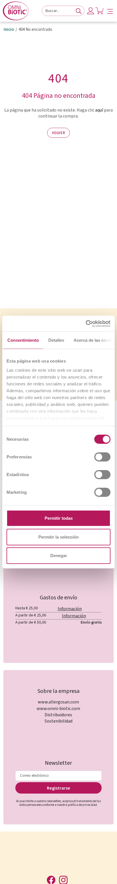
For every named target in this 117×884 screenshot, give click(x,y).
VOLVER (58, 132)
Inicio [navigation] (9, 29)
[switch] (102, 457)
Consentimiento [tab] (23, 340)
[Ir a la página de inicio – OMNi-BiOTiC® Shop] (15, 10)
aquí (99, 110)
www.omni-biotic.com (58, 708)
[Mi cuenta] (90, 11)
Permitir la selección (58, 536)
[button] (110, 11)
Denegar (58, 555)
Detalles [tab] (56, 340)
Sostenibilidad (58, 721)
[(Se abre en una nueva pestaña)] (85, 323)
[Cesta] (99, 10)
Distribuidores (58, 715)
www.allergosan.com (58, 702)
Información (70, 609)
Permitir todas (59, 518)
